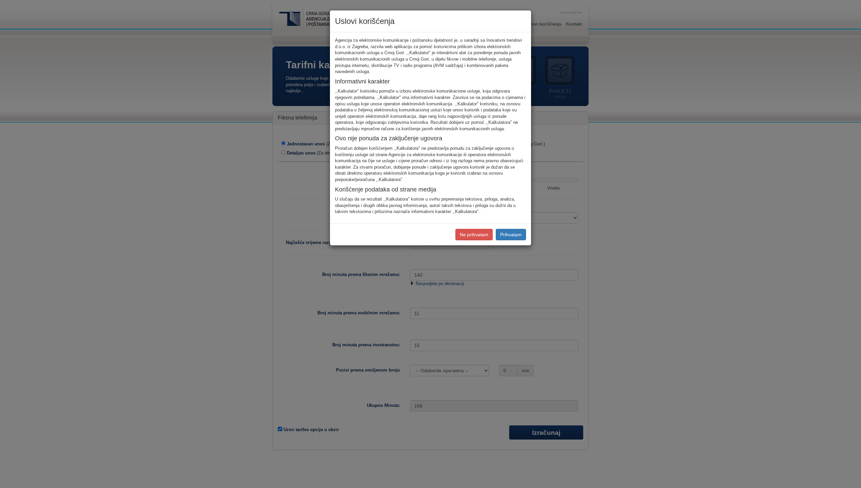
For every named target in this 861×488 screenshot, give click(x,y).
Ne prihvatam (474, 234)
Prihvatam (511, 234)
